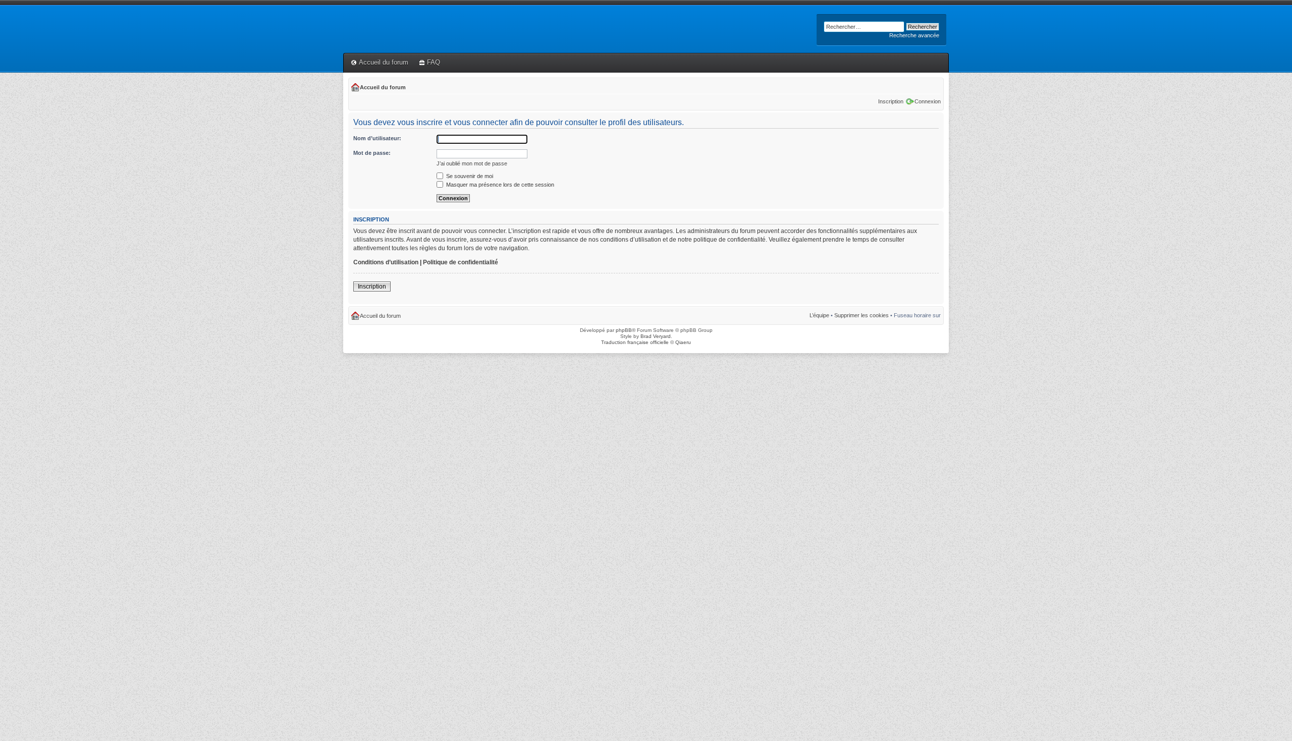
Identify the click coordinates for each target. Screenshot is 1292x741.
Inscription (890, 101)
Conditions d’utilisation (385, 262)
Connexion (927, 101)
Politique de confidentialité (460, 262)
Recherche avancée (914, 35)
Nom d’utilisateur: (377, 138)
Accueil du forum (383, 62)
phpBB (624, 330)
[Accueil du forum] (349, 14)
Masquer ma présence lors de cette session (499, 185)
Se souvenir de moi (469, 176)
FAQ (433, 62)
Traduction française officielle (635, 342)
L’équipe (819, 315)
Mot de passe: (372, 153)
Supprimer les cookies (861, 315)
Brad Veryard (655, 336)
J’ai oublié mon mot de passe (472, 163)
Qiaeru (683, 342)
